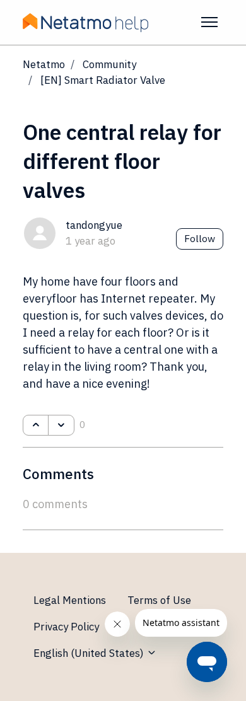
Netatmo (44, 64)
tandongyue (94, 225)
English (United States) (89, 653)
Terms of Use (159, 600)
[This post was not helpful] (61, 425)
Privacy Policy (66, 627)
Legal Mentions (69, 600)
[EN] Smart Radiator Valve (102, 80)
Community (109, 64)
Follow (199, 238)
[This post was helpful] (36, 425)
